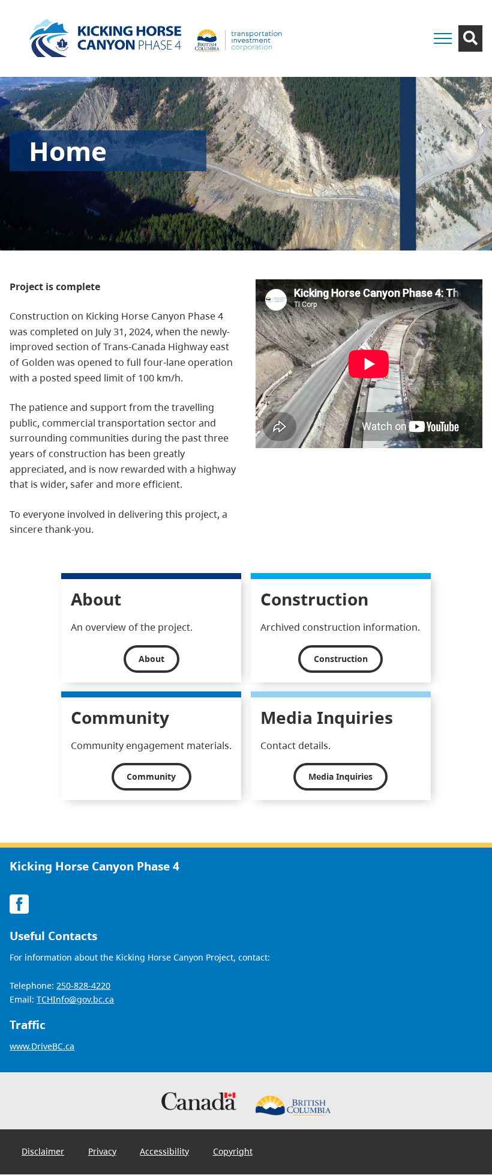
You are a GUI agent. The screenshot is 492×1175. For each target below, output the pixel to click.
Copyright (233, 1151)
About (151, 658)
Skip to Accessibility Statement (372, 28)
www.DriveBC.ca (42, 1046)
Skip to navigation (372, 22)
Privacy (102, 1151)
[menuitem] (43, 1151)
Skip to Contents (372, 22)
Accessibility (164, 1151)
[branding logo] (160, 38)
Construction (341, 658)
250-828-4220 (83, 985)
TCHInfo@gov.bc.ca (75, 999)
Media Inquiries (340, 776)
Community (151, 776)
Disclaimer (43, 1151)
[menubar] (137, 1152)
